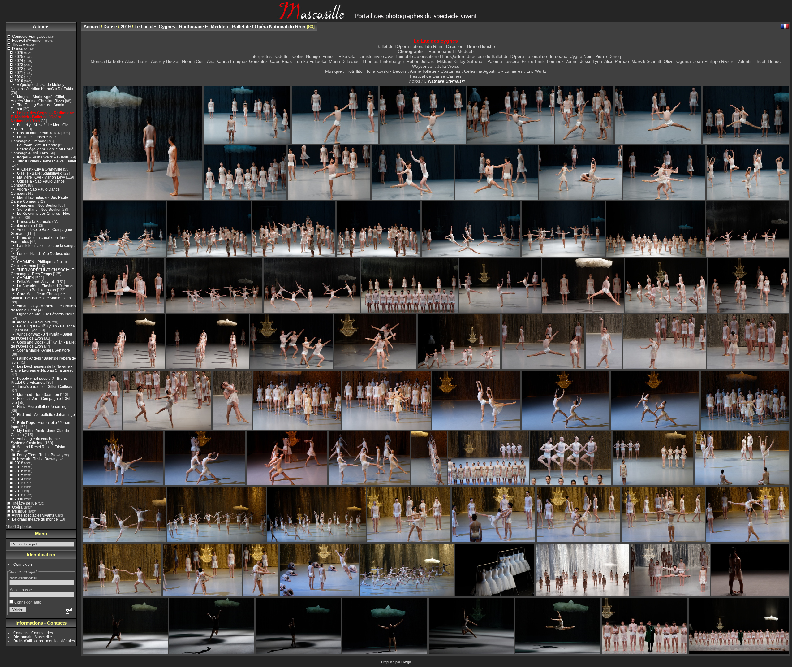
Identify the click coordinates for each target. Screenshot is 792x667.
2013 (19, 483)
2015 (19, 475)
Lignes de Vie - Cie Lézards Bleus (45, 314)
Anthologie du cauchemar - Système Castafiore (36, 441)
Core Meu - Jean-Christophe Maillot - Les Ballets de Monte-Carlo (41, 296)
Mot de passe (20, 590)
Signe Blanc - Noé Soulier (39, 209)
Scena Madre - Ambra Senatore (43, 350)
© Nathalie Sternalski (444, 81)
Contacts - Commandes (33, 633)
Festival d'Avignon (27, 40)
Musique (19, 511)
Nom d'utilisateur (23, 578)
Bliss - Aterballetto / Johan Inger (43, 407)
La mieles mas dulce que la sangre (46, 246)
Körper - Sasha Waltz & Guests (43, 157)
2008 (19, 499)
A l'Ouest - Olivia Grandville (39, 169)
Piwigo (406, 662)
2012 (19, 487)
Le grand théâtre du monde (35, 519)
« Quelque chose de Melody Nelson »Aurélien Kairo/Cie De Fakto (42, 87)
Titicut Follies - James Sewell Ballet (46, 161)
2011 (19, 491)
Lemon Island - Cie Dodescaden (44, 254)
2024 (19, 60)
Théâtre (18, 44)
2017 (19, 467)
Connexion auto (27, 602)
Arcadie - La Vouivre (34, 322)
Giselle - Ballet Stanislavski (39, 173)
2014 (19, 479)
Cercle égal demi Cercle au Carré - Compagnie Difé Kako (43, 151)
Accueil (92, 26)
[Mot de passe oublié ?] (68, 611)
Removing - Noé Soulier (37, 205)
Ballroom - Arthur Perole (37, 145)
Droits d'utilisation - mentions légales (44, 641)
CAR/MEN (26, 278)
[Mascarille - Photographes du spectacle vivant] (396, 17)
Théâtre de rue (24, 503)
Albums (41, 26)
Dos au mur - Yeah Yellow (38, 133)
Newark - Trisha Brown (36, 459)
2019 (19, 81)
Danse (17, 48)
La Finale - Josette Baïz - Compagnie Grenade (34, 139)
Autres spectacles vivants (33, 515)
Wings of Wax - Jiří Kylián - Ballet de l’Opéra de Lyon (41, 336)
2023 (19, 65)
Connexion (22, 564)
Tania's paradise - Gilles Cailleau (44, 386)
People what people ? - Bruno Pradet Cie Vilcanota (39, 380)
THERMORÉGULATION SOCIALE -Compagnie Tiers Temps (43, 272)
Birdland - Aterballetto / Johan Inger (46, 415)
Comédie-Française (28, 36)
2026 (19, 52)
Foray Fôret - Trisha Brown (39, 455)
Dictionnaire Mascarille (32, 637)
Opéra (17, 507)
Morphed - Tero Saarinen (38, 394)
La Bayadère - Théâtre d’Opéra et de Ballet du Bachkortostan (42, 288)
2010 (19, 495)
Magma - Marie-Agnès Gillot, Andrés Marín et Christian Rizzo (38, 99)
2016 (19, 471)
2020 (19, 77)
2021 (19, 73)
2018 (19, 463)
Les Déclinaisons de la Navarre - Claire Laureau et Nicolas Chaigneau (42, 368)
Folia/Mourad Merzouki (36, 282)
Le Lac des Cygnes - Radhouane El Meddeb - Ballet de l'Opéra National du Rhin (42, 117)
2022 (19, 69)
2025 (19, 56)
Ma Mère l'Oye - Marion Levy (41, 177)
